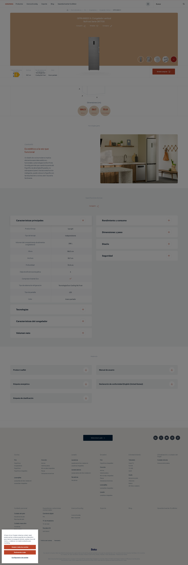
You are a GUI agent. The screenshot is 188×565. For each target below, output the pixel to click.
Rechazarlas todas (20, 552)
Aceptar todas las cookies (20, 547)
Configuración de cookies (20, 557)
